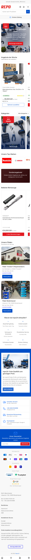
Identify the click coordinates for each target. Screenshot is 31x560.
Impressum (4, 508)
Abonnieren (25, 444)
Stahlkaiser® (6, 215)
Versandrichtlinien (6, 523)
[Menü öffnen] (28, 7)
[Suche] (28, 11)
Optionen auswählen (13, 105)
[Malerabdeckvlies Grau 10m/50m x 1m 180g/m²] (13, 74)
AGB (2, 513)
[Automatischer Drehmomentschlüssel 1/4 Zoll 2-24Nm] (13, 202)
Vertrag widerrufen (15, 546)
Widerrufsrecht (5, 525)
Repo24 (17, 553)
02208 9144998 (6, 273)
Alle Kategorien (22, 113)
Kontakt (3, 521)
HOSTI (29, 87)
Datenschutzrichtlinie (7, 511)
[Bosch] (18, 160)
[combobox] (15, 11)
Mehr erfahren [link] (8, 389)
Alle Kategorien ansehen (15, 47)
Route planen (7, 276)
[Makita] (6, 160)
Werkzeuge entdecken (15, 43)
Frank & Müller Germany (8, 87)
